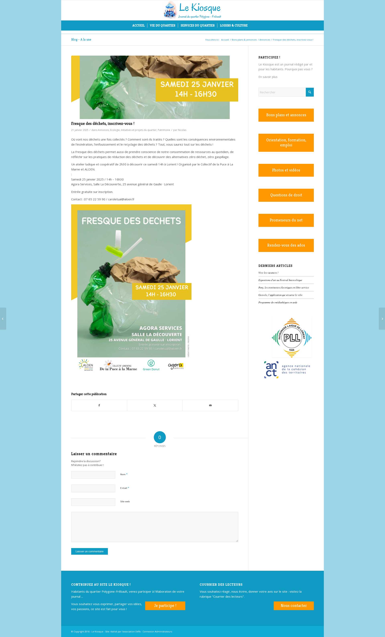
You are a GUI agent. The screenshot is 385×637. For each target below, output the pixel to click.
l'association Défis (131, 631)
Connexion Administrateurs (157, 631)
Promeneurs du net (286, 220)
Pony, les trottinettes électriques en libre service (283, 287)
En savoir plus (268, 77)
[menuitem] (138, 25)
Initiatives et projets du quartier (139, 130)
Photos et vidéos (286, 170)
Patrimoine (164, 130)
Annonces (103, 130)
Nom (124, 474)
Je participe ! (165, 605)
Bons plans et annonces (286, 114)
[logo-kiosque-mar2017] (192, 10)
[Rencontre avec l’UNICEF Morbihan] (3, 319)
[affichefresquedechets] (154, 87)
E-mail (124, 488)
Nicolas (182, 130)
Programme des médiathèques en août (277, 302)
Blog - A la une (81, 39)
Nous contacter (294, 605)
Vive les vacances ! (268, 272)
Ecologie (115, 130)
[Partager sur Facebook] (99, 405)
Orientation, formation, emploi (286, 143)
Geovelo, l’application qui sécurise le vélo (280, 295)
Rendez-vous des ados (286, 245)
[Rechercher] (252, 25)
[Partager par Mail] (210, 405)
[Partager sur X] (154, 405)
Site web (125, 501)
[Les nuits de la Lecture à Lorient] (382, 319)
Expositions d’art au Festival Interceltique (280, 280)
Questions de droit (286, 195)
